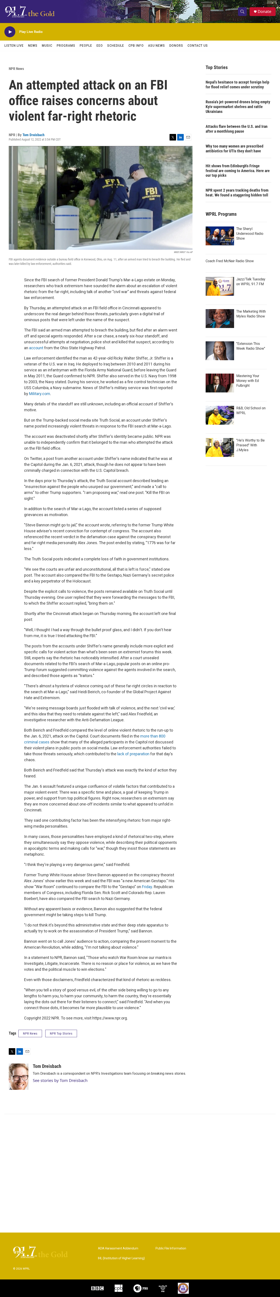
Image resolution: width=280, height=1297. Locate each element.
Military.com (39, 393)
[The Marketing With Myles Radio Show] (220, 318)
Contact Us (197, 45)
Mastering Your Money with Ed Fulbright (247, 381)
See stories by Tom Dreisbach (60, 1080)
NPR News (16, 68)
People (86, 45)
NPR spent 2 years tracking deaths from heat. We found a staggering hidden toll (237, 192)
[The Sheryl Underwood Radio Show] (220, 235)
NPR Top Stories (61, 1033)
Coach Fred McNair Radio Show (230, 261)
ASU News (156, 45)
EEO (99, 45)
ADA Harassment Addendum (118, 1248)
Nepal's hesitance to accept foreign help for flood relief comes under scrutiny (237, 84)
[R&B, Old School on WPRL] (220, 415)
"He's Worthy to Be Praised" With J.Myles (250, 445)
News (32, 45)
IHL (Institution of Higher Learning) (121, 1258)
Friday (147, 886)
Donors (176, 45)
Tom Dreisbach (33, 135)
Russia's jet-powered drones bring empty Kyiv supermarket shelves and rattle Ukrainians (238, 107)
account (36, 348)
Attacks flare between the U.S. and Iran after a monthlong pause (237, 129)
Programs (66, 45)
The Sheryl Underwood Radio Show (249, 234)
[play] (9, 31)
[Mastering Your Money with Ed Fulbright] (220, 383)
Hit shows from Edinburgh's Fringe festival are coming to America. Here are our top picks (238, 171)
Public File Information (171, 1248)
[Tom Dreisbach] (18, 1077)
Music (47, 45)
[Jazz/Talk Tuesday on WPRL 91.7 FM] (220, 286)
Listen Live (14, 45)
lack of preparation (133, 754)
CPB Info (136, 45)
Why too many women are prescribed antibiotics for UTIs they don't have (234, 148)
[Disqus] (140, 1173)
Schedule (115, 45)
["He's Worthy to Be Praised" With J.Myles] (220, 447)
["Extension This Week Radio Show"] (220, 350)
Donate (264, 11)
